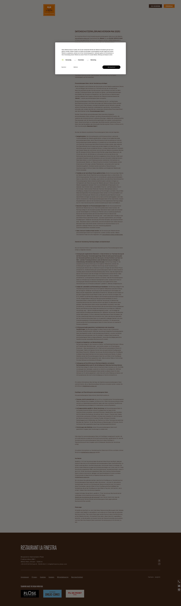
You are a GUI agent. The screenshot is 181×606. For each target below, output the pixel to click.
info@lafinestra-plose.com (89, 386)
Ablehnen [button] (76, 67)
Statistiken (81, 60)
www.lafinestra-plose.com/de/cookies (112, 234)
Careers (51, 577)
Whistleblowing (62, 577)
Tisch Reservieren (155, 6)
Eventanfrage (169, 6)
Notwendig (68, 60)
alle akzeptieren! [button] (111, 67)
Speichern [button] (64, 67)
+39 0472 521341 (26, 564)
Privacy (34, 577)
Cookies (43, 577)
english (157, 577)
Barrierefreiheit (77, 577)
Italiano (151, 577)
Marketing (93, 60)
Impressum (25, 577)
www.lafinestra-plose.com (82, 38)
